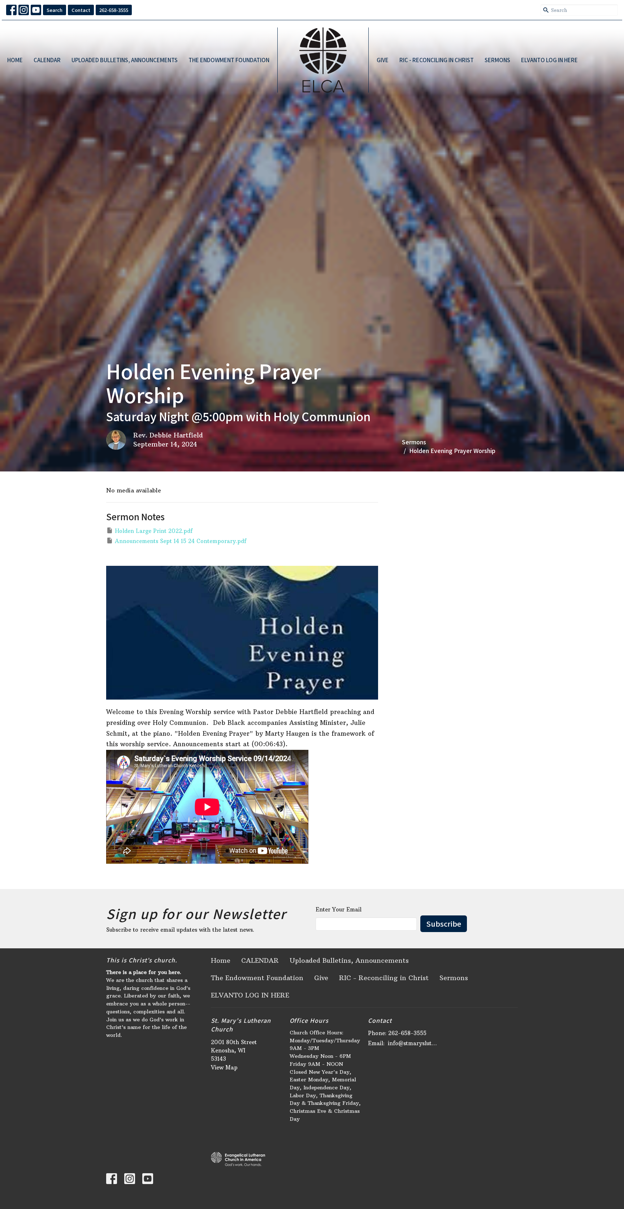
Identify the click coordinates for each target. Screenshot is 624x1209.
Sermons (497, 60)
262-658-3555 (113, 10)
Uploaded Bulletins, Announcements (125, 60)
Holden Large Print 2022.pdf (153, 530)
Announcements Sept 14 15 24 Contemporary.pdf (180, 541)
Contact (81, 10)
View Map (224, 1067)
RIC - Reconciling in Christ (436, 60)
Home (15, 60)
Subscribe (443, 923)
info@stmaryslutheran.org (413, 1043)
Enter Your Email (338, 909)
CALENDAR (47, 60)
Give (383, 60)
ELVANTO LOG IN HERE (549, 60)
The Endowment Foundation (228, 60)
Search (54, 10)
